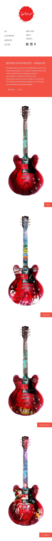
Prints (20, 89)
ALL (5, 31)
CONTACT (29, 39)
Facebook (35, 44)
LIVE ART (7, 45)
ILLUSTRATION (9, 36)
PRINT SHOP (30, 31)
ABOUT (28, 35)
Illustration (11, 89)
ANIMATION (8, 40)
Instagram (27, 44)
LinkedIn (31, 44)
